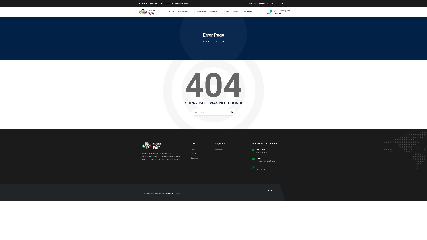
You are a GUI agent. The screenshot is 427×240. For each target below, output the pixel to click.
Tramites (259, 191)
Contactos (272, 191)
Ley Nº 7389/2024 (199, 12)
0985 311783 (261, 170)
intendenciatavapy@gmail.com (268, 161)
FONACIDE (236, 12)
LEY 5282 (226, 12)
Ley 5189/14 (213, 12)
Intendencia (183, 12)
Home (207, 42)
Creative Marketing (172, 194)
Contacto (248, 12)
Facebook (219, 150)
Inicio (171, 12)
